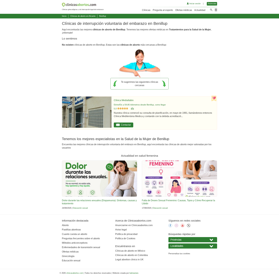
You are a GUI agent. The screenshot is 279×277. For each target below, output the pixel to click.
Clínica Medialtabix (124, 100)
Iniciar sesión (195, 3)
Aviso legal (121, 229)
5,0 (115, 108)
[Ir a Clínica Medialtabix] (132, 109)
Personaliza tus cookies (179, 253)
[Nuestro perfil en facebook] (170, 226)
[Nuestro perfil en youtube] (182, 226)
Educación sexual (80, 208)
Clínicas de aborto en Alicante (82, 16)
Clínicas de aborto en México (130, 251)
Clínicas (146, 10)
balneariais (133, 273)
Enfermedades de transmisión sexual (81, 247)
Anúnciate (212, 3)
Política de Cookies (125, 238)
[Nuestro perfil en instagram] (176, 226)
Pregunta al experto (163, 10)
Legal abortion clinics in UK (129, 259)
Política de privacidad (126, 234)
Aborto (65, 225)
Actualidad (199, 10)
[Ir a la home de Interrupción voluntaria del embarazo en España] (83, 5)
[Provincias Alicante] (192, 239)
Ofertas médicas (183, 10)
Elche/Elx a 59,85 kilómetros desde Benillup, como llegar (140, 105)
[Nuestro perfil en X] (189, 226)
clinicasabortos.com (74, 273)
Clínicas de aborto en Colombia (131, 255)
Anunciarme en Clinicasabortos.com (134, 225)
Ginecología (68, 256)
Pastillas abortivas (71, 229)
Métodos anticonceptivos (74, 243)
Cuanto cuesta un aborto (74, 234)
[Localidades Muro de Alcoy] (192, 246)
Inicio (64, 16)
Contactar (126, 125)
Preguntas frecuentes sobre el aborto (81, 238)
